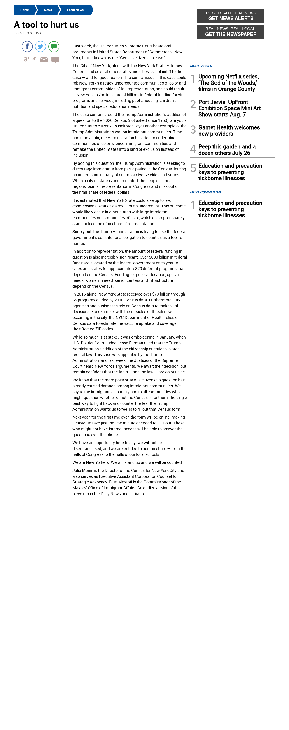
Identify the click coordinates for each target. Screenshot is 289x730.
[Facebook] (27, 46)
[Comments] (53, 46)
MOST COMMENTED (205, 192)
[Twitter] (40, 46)
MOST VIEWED (201, 66)
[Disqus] (100, 555)
